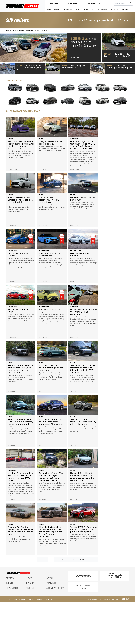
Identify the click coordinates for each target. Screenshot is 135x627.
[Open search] (130, 3)
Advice (50, 578)
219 (74, 559)
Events (9, 583)
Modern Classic (87, 9)
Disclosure (32, 599)
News (49, 9)
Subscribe (114, 9)
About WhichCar (55, 588)
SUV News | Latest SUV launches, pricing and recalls (90, 20)
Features (51, 583)
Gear (77, 9)
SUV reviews (123, 20)
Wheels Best (68, 9)
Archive (30, 588)
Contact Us (48, 599)
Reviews (57, 9)
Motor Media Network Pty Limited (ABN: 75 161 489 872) (105, 599)
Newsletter (124, 9)
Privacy (24, 599)
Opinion (30, 583)
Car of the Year (102, 9)
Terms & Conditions (13, 599)
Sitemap (40, 599)
